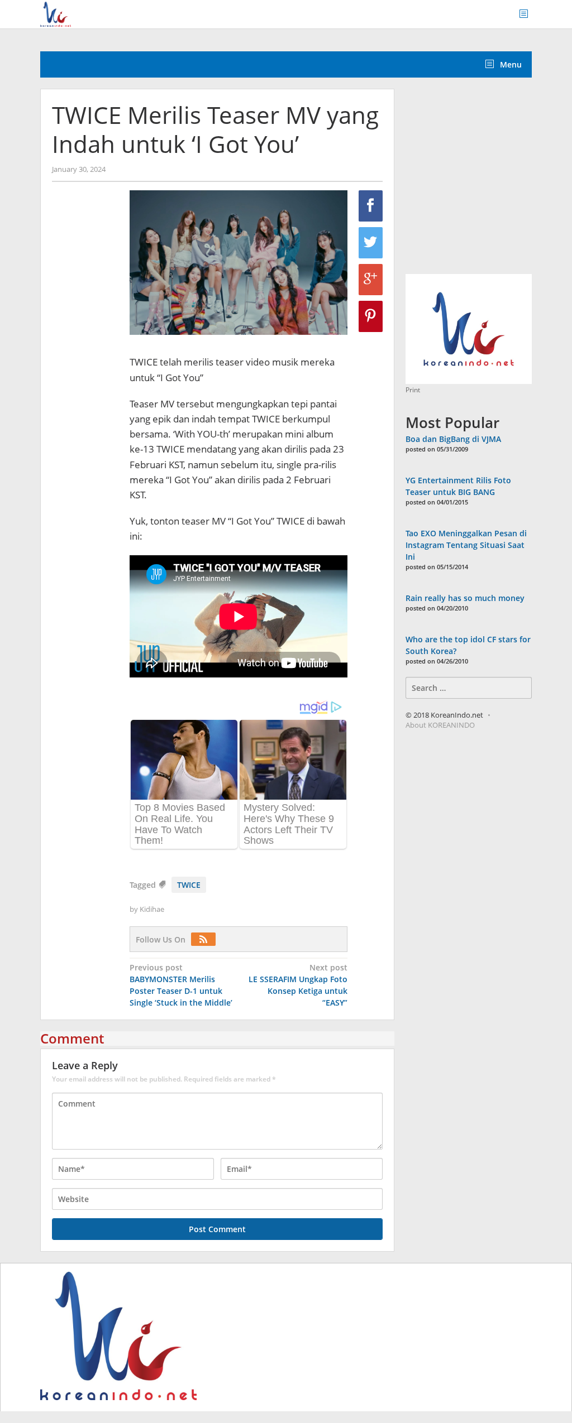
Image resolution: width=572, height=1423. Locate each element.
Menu (510, 64)
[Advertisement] (489, 182)
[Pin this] (371, 316)
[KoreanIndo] (55, 13)
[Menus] (527, 14)
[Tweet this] (371, 242)
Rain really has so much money (465, 598)
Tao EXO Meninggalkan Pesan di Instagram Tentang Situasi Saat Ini (466, 545)
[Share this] (371, 206)
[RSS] (206, 939)
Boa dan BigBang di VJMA (453, 439)
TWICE (189, 884)
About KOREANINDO (440, 725)
